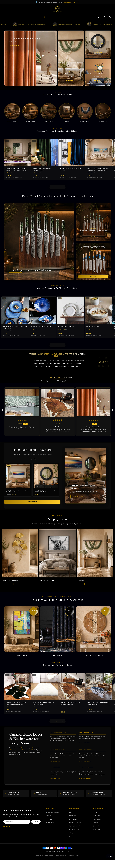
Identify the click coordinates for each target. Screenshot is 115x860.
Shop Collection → (56, 744)
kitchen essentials (28, 750)
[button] (3, 410)
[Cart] (110, 17)
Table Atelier (97, 829)
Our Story (48, 815)
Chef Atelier (96, 826)
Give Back (49, 819)
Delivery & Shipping (75, 822)
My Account (73, 819)
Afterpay (72, 832)
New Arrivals (97, 819)
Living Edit (96, 822)
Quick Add (93, 276)
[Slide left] (52, 187)
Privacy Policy (39, 855)
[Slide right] (62, 187)
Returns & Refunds (74, 826)
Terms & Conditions (49, 855)
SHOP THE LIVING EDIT (78, 496)
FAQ (70, 812)
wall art (32, 748)
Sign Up (36, 821)
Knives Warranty (74, 829)
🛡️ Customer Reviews (52, 812)
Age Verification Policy (60, 855)
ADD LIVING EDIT (32, 501)
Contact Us (72, 815)
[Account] (104, 17)
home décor (25, 748)
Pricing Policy (70, 855)
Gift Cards (96, 812)
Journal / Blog (50, 822)
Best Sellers (96, 815)
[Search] (99, 17)
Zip (70, 836)
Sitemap (77, 855)
